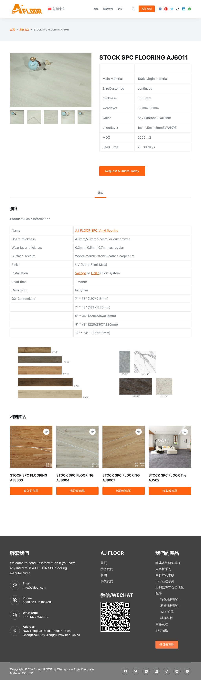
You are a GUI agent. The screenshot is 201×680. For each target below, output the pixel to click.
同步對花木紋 (164, 575)
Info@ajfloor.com (34, 587)
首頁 (103, 563)
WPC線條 (167, 612)
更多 (120, 8)
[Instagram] (177, 671)
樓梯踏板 (166, 618)
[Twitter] (171, 8)
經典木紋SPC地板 (168, 563)
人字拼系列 (163, 569)
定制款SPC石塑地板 (169, 587)
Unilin (95, 273)
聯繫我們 (106, 581)
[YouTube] (165, 8)
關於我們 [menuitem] (108, 8)
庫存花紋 (161, 624)
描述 (100, 192)
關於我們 (106, 569)
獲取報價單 (31, 491)
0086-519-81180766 (37, 602)
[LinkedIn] (183, 8)
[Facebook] (160, 8)
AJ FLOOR (82, 230)
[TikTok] (177, 8)
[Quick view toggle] (46, 432)
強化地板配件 (169, 600)
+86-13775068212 (35, 617)
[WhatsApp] (189, 8)
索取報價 (147, 8)
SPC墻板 (161, 630)
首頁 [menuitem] (96, 8)
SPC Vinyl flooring (104, 230)
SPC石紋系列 (164, 581)
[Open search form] (133, 8)
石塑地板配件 (169, 606)
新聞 (103, 575)
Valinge (80, 273)
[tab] (100, 193)
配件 (158, 593)
